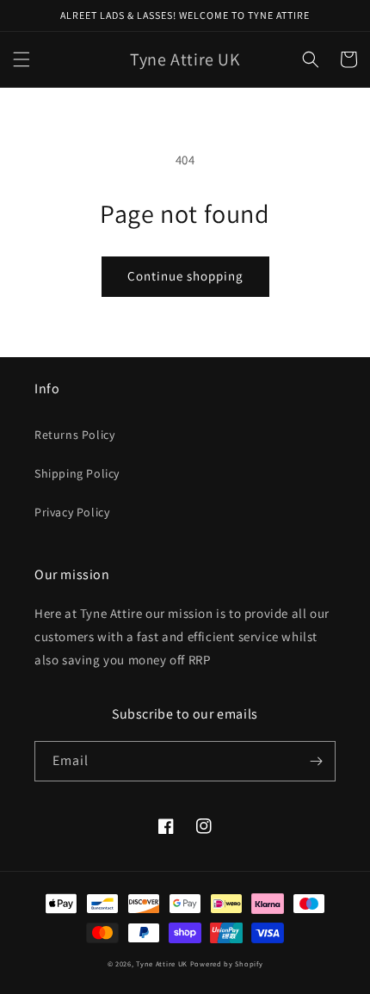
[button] (21, 59)
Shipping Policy (77, 473)
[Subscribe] (316, 761)
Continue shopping (185, 276)
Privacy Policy (71, 512)
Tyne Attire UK (162, 963)
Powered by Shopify (226, 963)
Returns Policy (74, 434)
